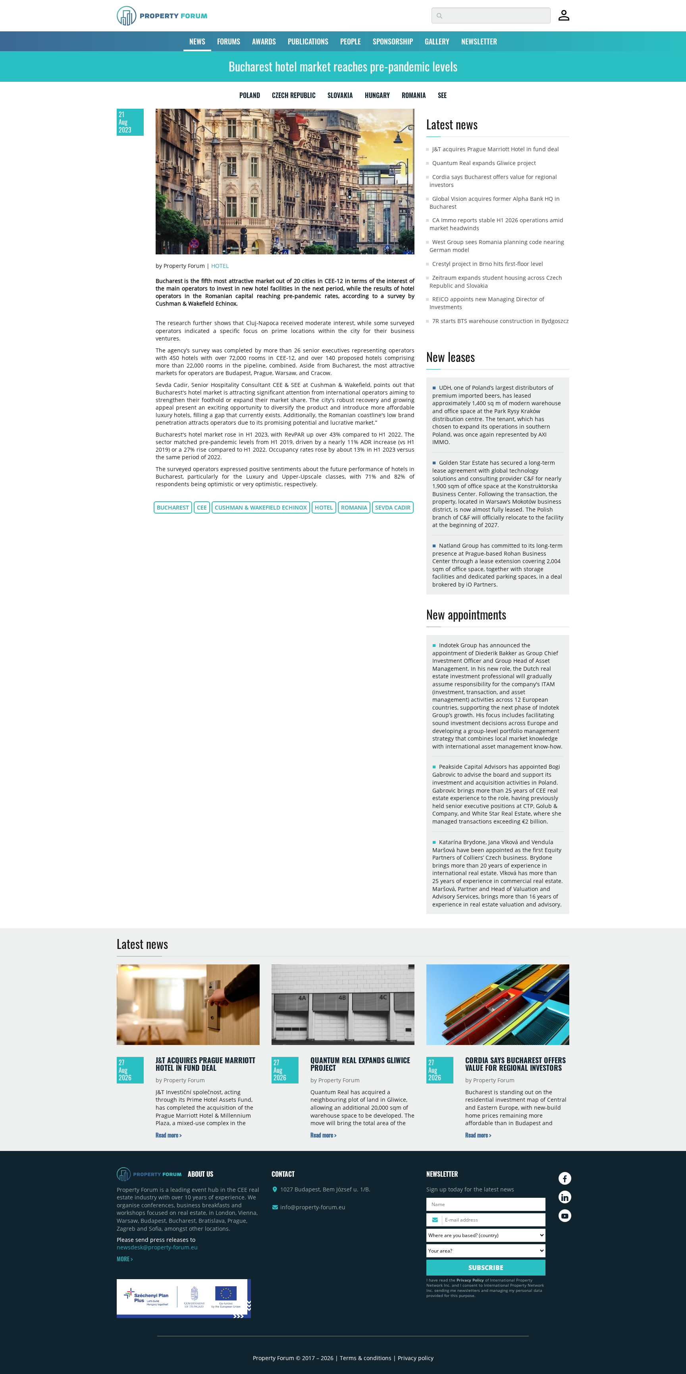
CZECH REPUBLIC (294, 97)
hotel (324, 507)
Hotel (220, 265)
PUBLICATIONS (308, 41)
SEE (442, 97)
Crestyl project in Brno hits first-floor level (487, 263)
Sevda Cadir (392, 507)
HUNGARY (377, 97)
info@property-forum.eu (312, 1207)
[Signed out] (564, 19)
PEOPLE (350, 41)
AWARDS (264, 41)
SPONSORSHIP (393, 41)
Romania (354, 507)
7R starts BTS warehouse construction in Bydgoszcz (500, 321)
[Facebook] (565, 1178)
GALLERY (437, 41)
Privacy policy (416, 1358)
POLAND (249, 97)
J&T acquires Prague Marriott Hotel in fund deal (495, 149)
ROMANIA (414, 97)
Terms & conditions (365, 1358)
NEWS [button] (197, 41)
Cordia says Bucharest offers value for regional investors (515, 1064)
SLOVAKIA (340, 97)
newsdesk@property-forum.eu (157, 1247)
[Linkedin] (565, 1197)
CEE (202, 507)
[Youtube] (565, 1215)
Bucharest (173, 507)
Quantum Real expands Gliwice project (484, 163)
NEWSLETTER (479, 41)
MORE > (125, 1259)
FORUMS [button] (228, 41)
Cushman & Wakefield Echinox (261, 507)
